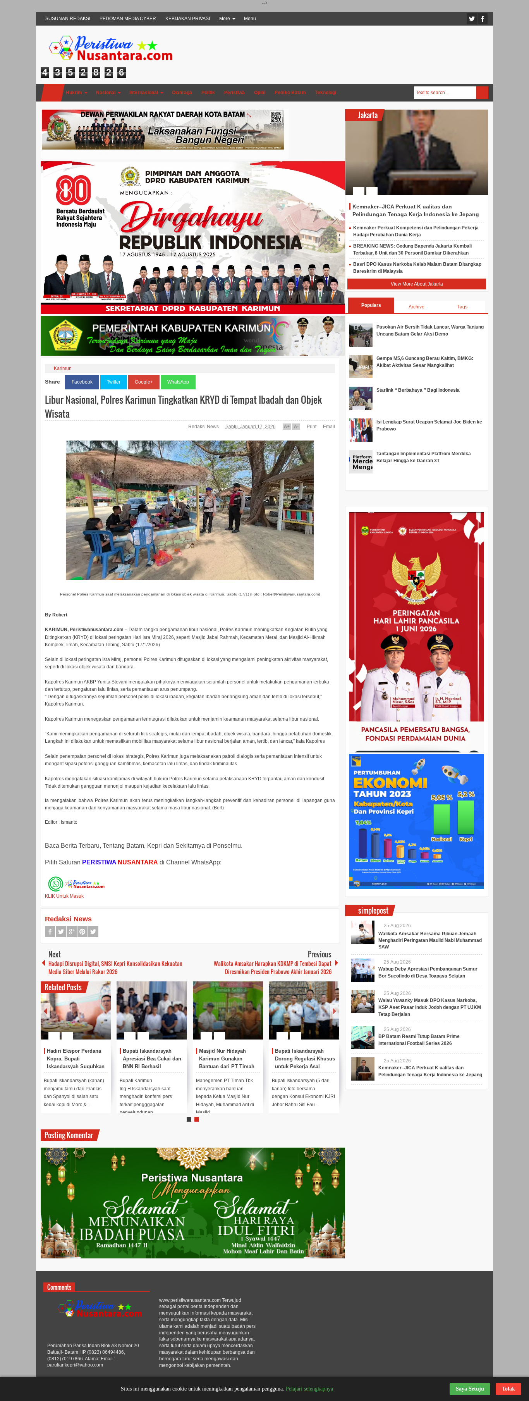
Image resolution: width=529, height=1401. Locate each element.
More (224, 18)
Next (334, 1011)
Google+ (144, 382)
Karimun (63, 368)
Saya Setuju (470, 1389)
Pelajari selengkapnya (309, 1389)
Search (482, 92)
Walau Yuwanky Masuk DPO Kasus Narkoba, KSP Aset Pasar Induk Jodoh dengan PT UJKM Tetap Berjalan (429, 1007)
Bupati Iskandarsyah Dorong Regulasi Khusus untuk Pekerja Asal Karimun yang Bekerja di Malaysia (305, 1066)
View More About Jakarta (417, 284)
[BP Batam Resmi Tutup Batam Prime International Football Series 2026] (362, 1037)
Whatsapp (93, 931)
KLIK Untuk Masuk (64, 896)
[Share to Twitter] (91, 1017)
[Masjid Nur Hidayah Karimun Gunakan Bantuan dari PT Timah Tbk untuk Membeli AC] (228, 1010)
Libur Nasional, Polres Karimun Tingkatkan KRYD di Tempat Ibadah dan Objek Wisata (183, 406)
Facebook (482, 18)
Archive (416, 307)
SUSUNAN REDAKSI (67, 18)
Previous (45, 1011)
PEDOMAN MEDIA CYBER (128, 18)
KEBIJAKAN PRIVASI (187, 18)
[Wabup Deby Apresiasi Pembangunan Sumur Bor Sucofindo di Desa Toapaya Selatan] (362, 970)
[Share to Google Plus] (101, 1017)
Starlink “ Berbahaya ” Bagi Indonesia (418, 390)
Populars (371, 305)
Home (52, 93)
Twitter (472, 18)
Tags (462, 307)
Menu (250, 18)
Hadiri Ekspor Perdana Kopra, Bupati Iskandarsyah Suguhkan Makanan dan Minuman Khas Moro (76, 1066)
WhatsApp (178, 382)
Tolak (508, 1389)
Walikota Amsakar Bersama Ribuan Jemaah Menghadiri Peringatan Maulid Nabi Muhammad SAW (430, 940)
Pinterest (82, 931)
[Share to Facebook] (81, 1017)
